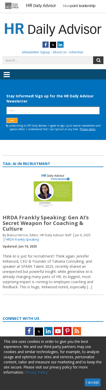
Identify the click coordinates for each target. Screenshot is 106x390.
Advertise (76, 52)
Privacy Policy (36, 372)
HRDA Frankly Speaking (22, 239)
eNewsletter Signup (36, 52)
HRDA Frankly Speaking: (46, 223)
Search (98, 60)
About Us (59, 52)
